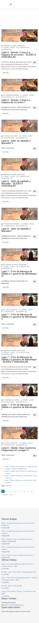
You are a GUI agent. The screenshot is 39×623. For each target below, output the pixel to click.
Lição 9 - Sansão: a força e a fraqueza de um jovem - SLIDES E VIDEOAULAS (18, 54)
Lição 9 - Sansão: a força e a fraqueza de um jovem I (15, 101)
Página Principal (16, 16)
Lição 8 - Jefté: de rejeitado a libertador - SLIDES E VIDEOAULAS (16, 183)
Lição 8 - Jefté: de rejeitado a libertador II (16, 142)
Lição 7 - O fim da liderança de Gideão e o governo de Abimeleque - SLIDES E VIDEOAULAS (19, 359)
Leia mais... (6, 72)
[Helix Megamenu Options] (11, 4)
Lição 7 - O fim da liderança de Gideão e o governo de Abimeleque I (19, 407)
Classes (25, 16)
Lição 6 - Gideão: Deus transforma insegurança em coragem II (18, 449)
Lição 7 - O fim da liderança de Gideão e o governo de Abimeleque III (19, 273)
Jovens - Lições (9, 47)
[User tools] (35, 62)
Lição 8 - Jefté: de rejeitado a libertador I (16, 230)
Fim (11, 495)
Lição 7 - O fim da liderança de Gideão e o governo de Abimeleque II (19, 317)
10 (31, 491)
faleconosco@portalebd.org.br (14, 605)
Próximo (5, 495)
